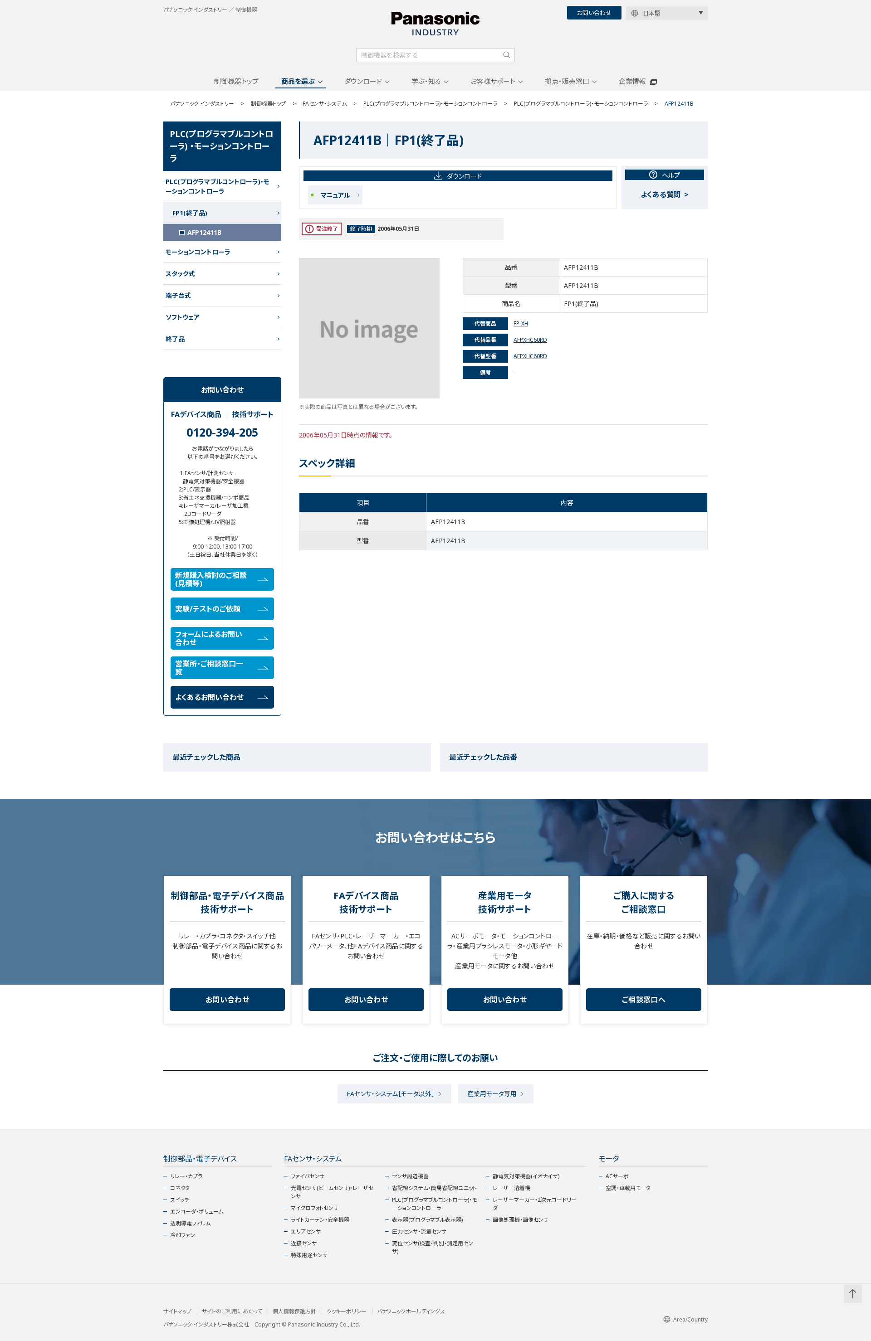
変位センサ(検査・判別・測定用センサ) (432, 1247)
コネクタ (180, 1188)
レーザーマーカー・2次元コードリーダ (535, 1204)
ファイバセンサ (307, 1176)
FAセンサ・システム (325, 103)
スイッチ (179, 1200)
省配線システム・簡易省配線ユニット (434, 1188)
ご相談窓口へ (643, 1000)
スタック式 (180, 273)
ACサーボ (617, 1176)
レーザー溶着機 (511, 1188)
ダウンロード (363, 81)
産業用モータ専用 (492, 1093)
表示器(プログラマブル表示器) (427, 1220)
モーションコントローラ (198, 252)
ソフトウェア (183, 317)
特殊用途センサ (309, 1255)
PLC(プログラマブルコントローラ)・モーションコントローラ (430, 103)
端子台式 (178, 295)
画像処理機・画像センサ (520, 1220)
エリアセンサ (306, 1231)
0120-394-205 (222, 432)
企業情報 (632, 81)
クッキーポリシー (347, 1311)
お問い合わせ (594, 13)
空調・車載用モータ (628, 1188)
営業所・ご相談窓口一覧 (209, 668)
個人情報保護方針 (294, 1311)
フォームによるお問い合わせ (208, 638)
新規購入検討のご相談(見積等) (211, 579)
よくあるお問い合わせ (209, 697)
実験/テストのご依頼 (207, 609)
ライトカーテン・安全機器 (320, 1220)
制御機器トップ (236, 81)
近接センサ (304, 1243)
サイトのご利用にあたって (232, 1311)
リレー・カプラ (186, 1176)
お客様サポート (492, 81)
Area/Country (690, 1319)
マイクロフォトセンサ (314, 1208)
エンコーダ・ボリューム (196, 1211)
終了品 (175, 339)
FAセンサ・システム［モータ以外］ (391, 1093)
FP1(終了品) (189, 213)
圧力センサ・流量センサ (419, 1231)
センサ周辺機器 (410, 1176)
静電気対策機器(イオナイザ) (526, 1176)
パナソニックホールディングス (411, 1311)
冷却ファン (182, 1235)
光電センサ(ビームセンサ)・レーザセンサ (332, 1192)
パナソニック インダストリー (202, 103)
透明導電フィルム (190, 1223)
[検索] (507, 55)
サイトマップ (177, 1311)
